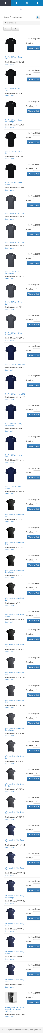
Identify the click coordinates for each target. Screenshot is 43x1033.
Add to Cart (34, 48)
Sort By (7, 29)
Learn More (9, 64)
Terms (31, 1029)
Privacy (38, 1029)
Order (15, 29)
